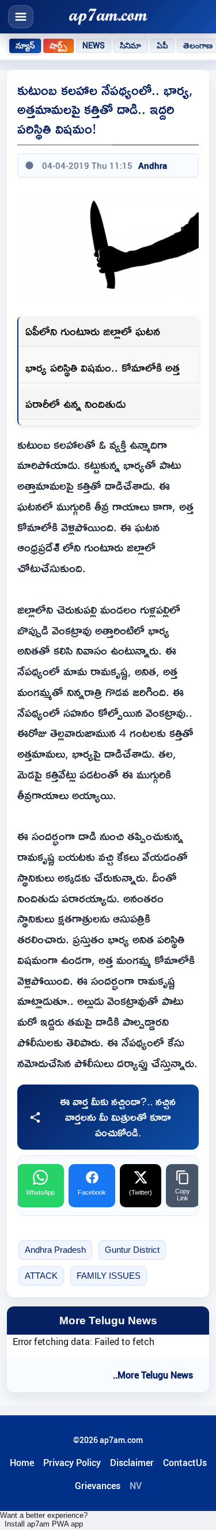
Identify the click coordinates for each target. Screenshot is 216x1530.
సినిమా (130, 45)
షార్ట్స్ (58, 45)
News (93, 45)
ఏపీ (162, 45)
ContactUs (185, 1462)
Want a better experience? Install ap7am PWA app (44, 1519)
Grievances (97, 1485)
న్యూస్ (25, 45)
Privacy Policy (72, 1462)
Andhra (152, 165)
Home (22, 1462)
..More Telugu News (153, 1375)
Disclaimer (132, 1462)
